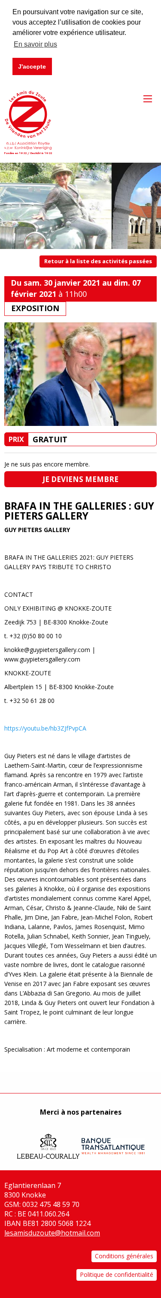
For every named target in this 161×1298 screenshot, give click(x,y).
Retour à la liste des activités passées (98, 261)
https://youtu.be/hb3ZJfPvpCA (45, 728)
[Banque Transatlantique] (113, 1142)
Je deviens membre (80, 479)
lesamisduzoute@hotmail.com (52, 1233)
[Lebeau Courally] (48, 1142)
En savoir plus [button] (35, 44)
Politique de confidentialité (116, 1274)
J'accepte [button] (32, 66)
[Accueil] (28, 119)
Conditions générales (124, 1256)
